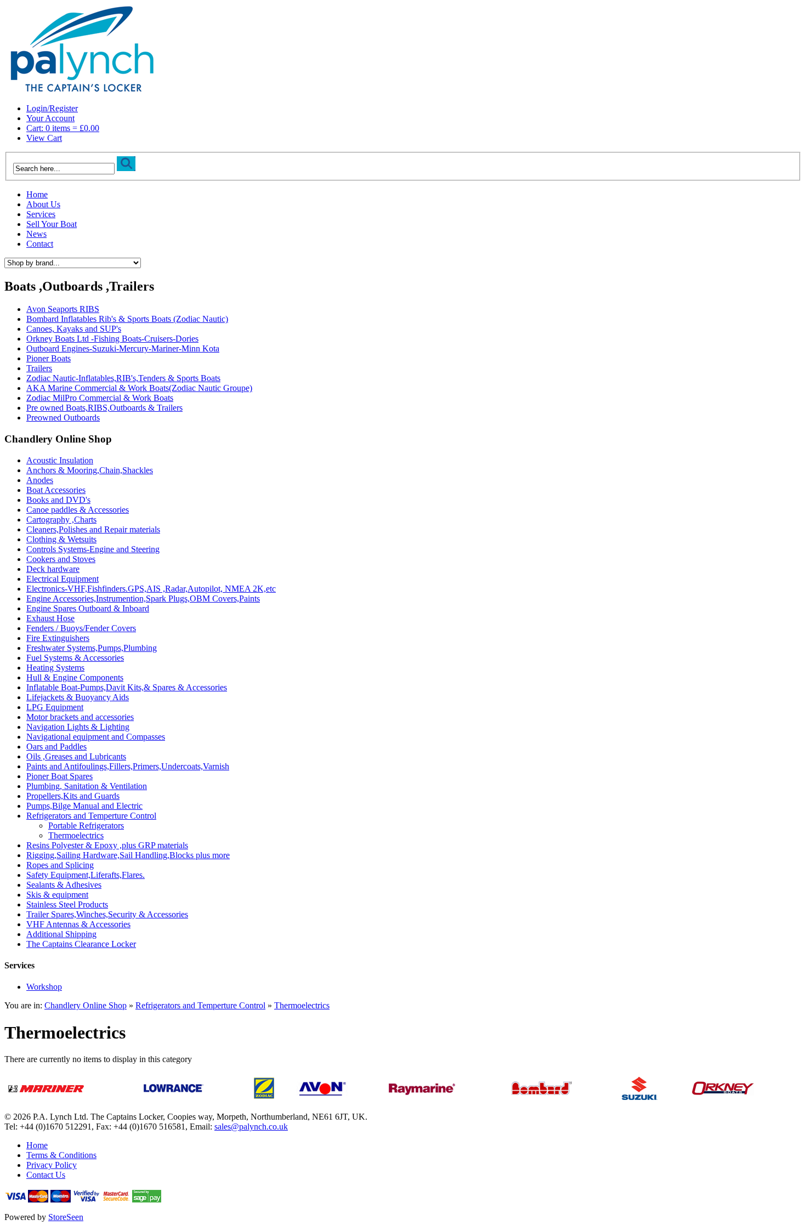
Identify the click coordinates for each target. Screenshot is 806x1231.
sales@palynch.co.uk (251, 1126)
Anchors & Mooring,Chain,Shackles (89, 470)
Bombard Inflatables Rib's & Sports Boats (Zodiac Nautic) (127, 319)
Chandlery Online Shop (85, 1005)
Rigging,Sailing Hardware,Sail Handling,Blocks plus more (128, 855)
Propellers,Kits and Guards (73, 796)
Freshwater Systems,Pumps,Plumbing (91, 648)
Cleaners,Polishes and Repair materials (93, 529)
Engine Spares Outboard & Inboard (87, 608)
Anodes (39, 480)
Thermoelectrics (76, 835)
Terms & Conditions (61, 1155)
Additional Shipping (61, 934)
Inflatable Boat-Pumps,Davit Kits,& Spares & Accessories (126, 687)
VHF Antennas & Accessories (78, 924)
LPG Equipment (54, 707)
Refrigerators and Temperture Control (91, 815)
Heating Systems (55, 667)
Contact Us (45, 1174)
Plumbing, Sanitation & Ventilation (86, 786)
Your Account (50, 118)
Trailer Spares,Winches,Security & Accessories (107, 914)
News (36, 234)
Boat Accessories (56, 490)
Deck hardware (53, 569)
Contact (39, 243)
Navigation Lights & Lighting (77, 726)
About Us (43, 204)
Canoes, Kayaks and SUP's (73, 328)
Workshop (44, 986)
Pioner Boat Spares (59, 776)
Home (37, 194)
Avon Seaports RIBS (62, 309)
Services (40, 214)
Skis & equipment (57, 894)
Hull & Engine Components (74, 677)
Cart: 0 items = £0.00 (62, 128)
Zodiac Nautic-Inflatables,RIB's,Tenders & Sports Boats (123, 378)
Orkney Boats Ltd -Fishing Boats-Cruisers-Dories (112, 338)
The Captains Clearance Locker (81, 944)
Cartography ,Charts (61, 519)
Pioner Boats (48, 358)
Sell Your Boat (51, 224)
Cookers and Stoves (60, 559)
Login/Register (52, 108)
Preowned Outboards (63, 417)
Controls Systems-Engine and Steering (93, 549)
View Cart (44, 138)
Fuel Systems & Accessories (75, 657)
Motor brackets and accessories (80, 717)
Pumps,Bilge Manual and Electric (84, 805)
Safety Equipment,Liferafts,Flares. (85, 875)
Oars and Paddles (56, 746)
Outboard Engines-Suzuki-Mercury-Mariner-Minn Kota (122, 348)
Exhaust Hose (50, 618)
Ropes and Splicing (60, 865)
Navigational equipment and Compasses (95, 736)
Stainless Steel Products (67, 904)
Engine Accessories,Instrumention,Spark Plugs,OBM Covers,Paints (143, 598)
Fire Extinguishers (57, 638)
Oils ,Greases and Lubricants (76, 756)
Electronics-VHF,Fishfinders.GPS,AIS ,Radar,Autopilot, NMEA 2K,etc (151, 588)
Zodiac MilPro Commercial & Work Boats (99, 397)
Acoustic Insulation (59, 460)
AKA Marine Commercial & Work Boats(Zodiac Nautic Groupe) (139, 388)
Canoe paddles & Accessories (77, 509)
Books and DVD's (58, 499)
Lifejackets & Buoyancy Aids (77, 697)
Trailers (39, 368)
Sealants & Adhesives (63, 884)
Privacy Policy (51, 1165)
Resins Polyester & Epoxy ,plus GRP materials (107, 845)
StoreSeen (65, 1217)
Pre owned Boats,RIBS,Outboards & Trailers (104, 407)
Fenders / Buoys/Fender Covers (81, 628)
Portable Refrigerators (86, 825)
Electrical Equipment (62, 578)
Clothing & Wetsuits (61, 539)
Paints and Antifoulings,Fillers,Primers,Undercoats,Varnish (127, 766)
